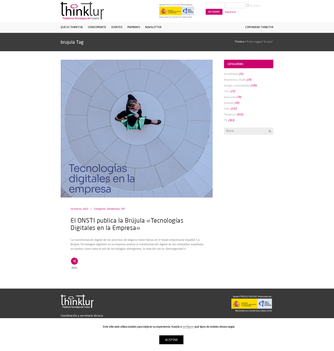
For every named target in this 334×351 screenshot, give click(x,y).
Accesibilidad (231, 73)
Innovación (230, 97)
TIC (123, 208)
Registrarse (230, 12)
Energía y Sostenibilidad (237, 85)
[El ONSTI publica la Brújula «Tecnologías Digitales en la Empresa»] (137, 129)
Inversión (229, 102)
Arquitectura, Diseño (235, 79)
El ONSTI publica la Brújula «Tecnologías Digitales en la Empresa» (127, 223)
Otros (227, 108)
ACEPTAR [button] (171, 340)
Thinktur (240, 41)
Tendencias (113, 208)
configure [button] (188, 326)
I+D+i (227, 91)
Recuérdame (254, 5)
